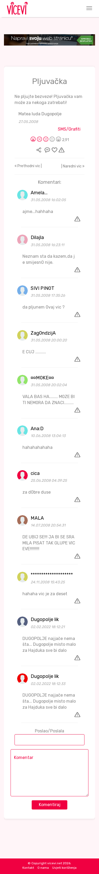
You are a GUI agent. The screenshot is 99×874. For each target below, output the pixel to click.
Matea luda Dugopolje (40, 113)
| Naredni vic (71, 166)
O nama (43, 868)
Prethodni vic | (29, 166)
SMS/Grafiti (69, 129)
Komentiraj (49, 804)
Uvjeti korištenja (64, 868)
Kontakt (28, 868)
